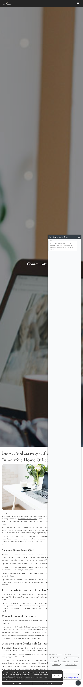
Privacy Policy (47, 683)
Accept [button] (57, 676)
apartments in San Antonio (27, 519)
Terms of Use (17, 683)
